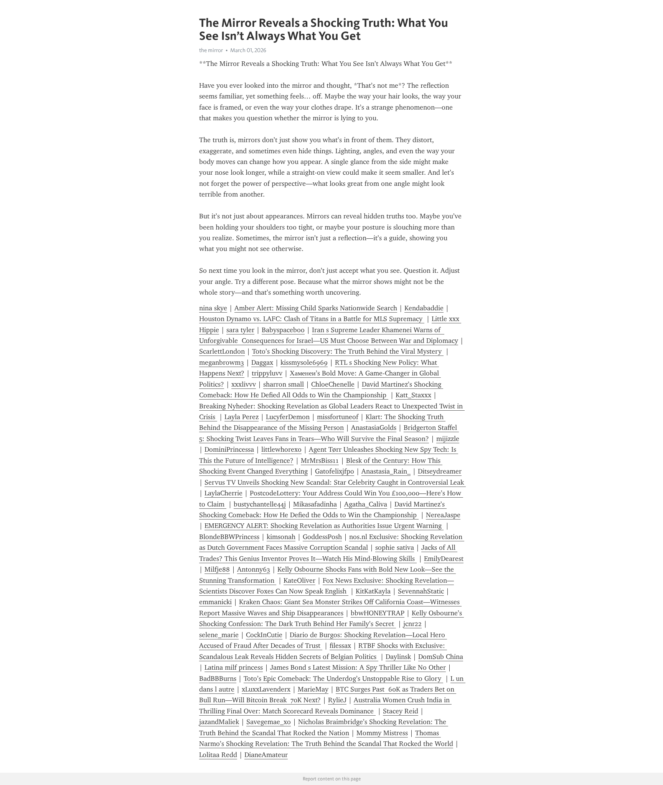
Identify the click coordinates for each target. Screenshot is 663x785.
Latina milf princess (234, 667)
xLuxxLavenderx (266, 689)
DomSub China (440, 656)
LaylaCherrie (223, 493)
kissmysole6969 (304, 362)
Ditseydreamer (440, 471)
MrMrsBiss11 (320, 460)
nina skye (213, 308)
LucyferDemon (288, 417)
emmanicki (215, 602)
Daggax (262, 362)
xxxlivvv (243, 384)
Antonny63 (253, 569)
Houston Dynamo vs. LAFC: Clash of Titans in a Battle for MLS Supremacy (311, 319)
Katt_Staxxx (413, 395)
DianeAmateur (266, 755)
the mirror (211, 50)
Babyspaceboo (283, 330)
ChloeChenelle (333, 384)
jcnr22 (412, 623)
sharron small (283, 384)
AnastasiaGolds (373, 427)
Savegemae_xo (268, 722)
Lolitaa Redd (218, 755)
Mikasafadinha (315, 504)
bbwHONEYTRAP (377, 613)
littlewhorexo (281, 449)
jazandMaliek (219, 722)
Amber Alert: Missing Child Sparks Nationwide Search (315, 308)
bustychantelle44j (260, 504)
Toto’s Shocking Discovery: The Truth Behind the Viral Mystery (348, 351)
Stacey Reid (400, 711)
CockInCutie (264, 635)
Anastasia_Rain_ (386, 471)
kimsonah (281, 537)
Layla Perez (241, 417)
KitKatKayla (373, 591)
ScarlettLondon (222, 351)
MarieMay (313, 689)
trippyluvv (267, 373)
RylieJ (337, 700)
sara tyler (240, 330)
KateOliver (299, 580)
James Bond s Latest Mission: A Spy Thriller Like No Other (358, 667)
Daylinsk (398, 656)
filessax (340, 645)
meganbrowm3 (221, 362)
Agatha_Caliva (365, 504)
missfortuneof (337, 417)
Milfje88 (217, 569)
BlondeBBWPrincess (229, 537)
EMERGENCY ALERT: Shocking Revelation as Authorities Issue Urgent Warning (324, 525)
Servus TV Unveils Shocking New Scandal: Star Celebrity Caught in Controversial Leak (335, 482)
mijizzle (447, 438)
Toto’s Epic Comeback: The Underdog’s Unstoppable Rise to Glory (343, 678)
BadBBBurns (217, 678)
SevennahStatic (421, 591)
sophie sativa (394, 547)
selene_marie (219, 635)
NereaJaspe (443, 515)
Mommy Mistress (382, 733)
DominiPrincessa (229, 449)
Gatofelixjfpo (334, 471)
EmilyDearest (443, 558)
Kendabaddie (424, 308)
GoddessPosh (322, 537)
